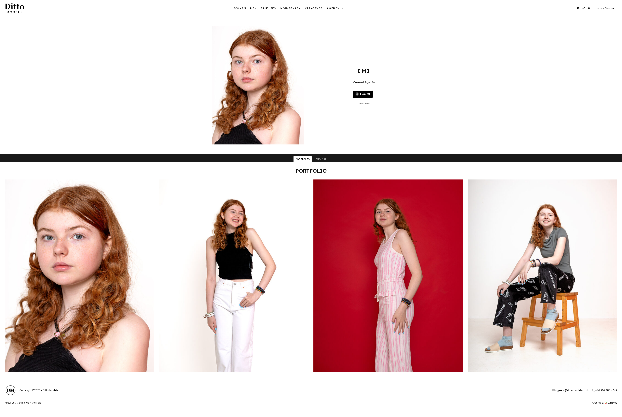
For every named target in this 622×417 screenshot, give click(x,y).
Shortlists (36, 402)
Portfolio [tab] (302, 159)
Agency (333, 8)
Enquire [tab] (321, 159)
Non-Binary (290, 8)
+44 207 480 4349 (606, 390)
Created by (604, 402)
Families (268, 8)
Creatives (314, 8)
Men (253, 8)
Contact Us (23, 402)
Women (240, 8)
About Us (9, 402)
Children (364, 103)
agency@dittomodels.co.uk (572, 390)
